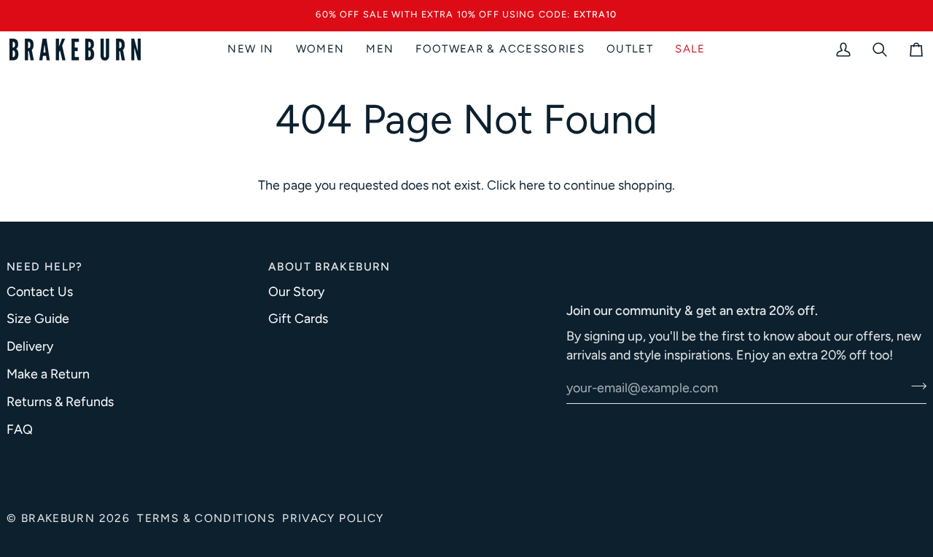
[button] (320, 49)
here (532, 184)
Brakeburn (58, 518)
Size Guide (38, 318)
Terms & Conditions (206, 518)
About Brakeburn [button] (329, 266)
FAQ (20, 428)
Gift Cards (298, 318)
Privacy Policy (332, 518)
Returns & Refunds (60, 400)
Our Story (296, 290)
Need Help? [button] (45, 266)
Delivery (30, 346)
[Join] (914, 385)
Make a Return (48, 373)
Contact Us (40, 290)
